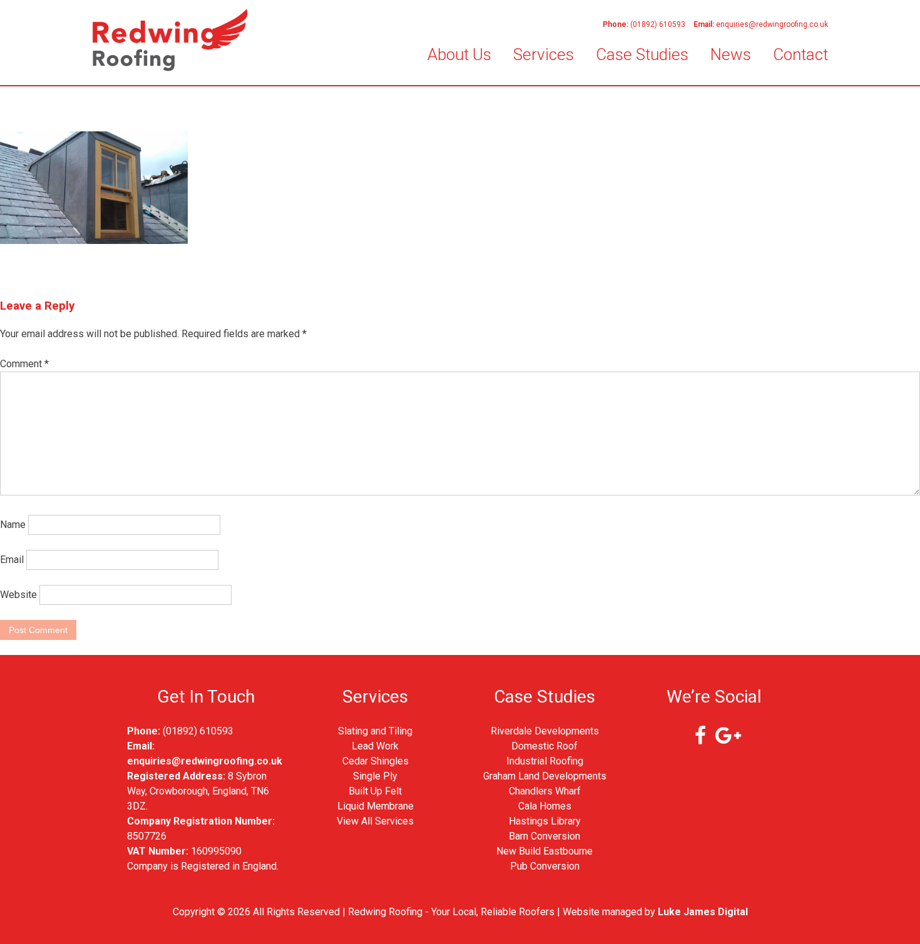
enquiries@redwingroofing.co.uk (772, 24)
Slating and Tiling (375, 731)
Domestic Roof (544, 746)
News (730, 54)
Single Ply (375, 776)
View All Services (375, 821)
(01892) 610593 (657, 24)
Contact (800, 54)
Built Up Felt (375, 791)
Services (543, 54)
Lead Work (375, 746)
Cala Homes (544, 806)
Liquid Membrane (375, 806)
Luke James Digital (703, 912)
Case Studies (642, 54)
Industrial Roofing (544, 761)
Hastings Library (545, 821)
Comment (24, 364)
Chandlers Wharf (545, 791)
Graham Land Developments (544, 776)
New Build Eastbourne (544, 851)
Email (12, 560)
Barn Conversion (544, 836)
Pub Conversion (545, 866)
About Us (459, 54)
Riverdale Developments (545, 731)
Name (13, 524)
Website (18, 595)
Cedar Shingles (375, 761)
